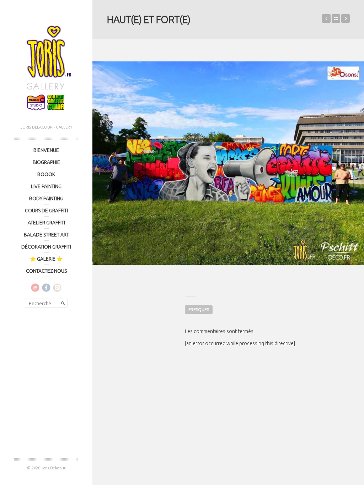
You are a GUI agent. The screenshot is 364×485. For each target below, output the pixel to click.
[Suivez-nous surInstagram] (57, 287)
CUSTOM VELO (326, 18)
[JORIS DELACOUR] (46, 66)
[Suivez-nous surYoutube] (35, 287)
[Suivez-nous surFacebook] (46, 287)
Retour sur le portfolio (336, 18)
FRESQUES (198, 309)
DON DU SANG (345, 18)
